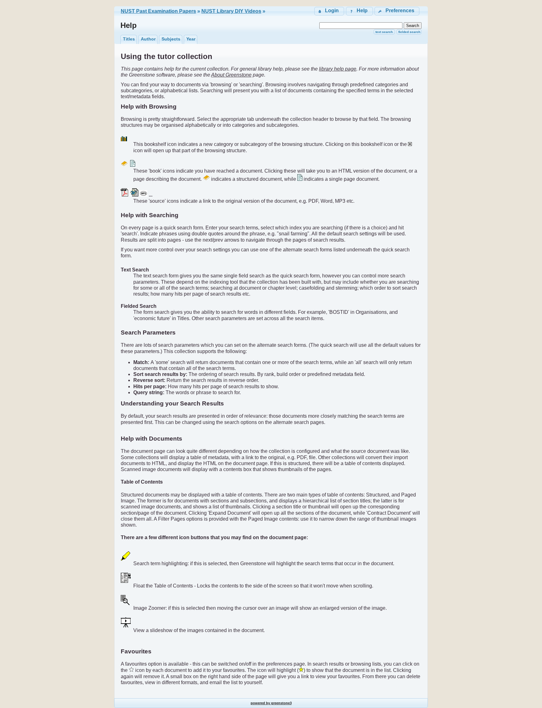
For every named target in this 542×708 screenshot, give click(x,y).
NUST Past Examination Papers (158, 11)
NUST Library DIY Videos (231, 11)
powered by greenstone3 (271, 703)
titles (129, 38)
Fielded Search (409, 32)
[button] (397, 11)
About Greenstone (231, 75)
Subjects (171, 38)
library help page (337, 69)
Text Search (384, 32)
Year (190, 38)
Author (148, 38)
